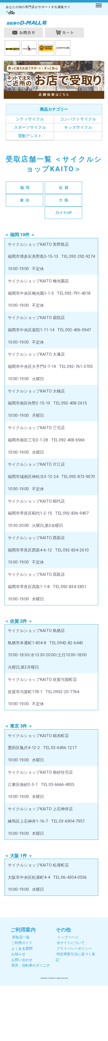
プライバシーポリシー (74, 948)
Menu (99, 2)
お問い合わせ (21, 960)
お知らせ (18, 954)
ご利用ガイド (21, 943)
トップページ (67, 937)
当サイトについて (71, 943)
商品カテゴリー (54, 109)
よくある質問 (21, 948)
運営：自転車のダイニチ (30, 965)
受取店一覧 (21, 937)
